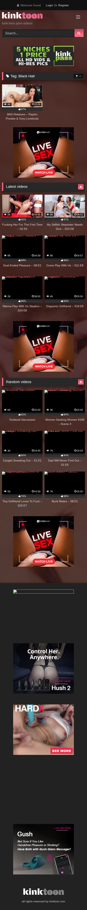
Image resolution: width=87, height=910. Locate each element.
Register (63, 5)
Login (49, 5)
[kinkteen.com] (35, 16)
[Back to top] (74, 898)
